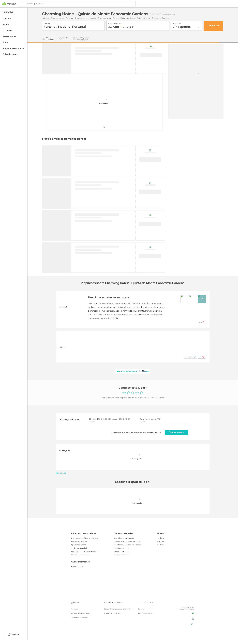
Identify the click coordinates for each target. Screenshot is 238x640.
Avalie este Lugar (169, 14)
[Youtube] (192, 604)
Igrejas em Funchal (78, 545)
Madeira (160, 538)
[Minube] (9, 4)
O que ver (7, 30)
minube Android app (112, 613)
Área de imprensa (145, 613)
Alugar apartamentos (13, 48)
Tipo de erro (61, 473)
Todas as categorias (123, 533)
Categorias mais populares (83, 533)
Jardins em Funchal (79, 548)
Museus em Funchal (79, 541)
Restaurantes (9, 36)
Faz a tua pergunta (176, 432)
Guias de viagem (10, 54)
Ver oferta (151, 55)
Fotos (5, 42)
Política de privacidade (80, 613)
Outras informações (80, 562)
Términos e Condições (80, 618)
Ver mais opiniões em (127, 371)
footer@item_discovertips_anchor (118, 609)
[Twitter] (184, 604)
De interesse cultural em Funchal (84, 551)
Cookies (74, 609)
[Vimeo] (188, 604)
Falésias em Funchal (122, 548)
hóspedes (183, 27)
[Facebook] (180, 604)
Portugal (160, 541)
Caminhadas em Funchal (124, 538)
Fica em (160, 533)
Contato (141, 609)
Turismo (6, 18)
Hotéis (5, 24)
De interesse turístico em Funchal (84, 538)
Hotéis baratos (77, 566)
